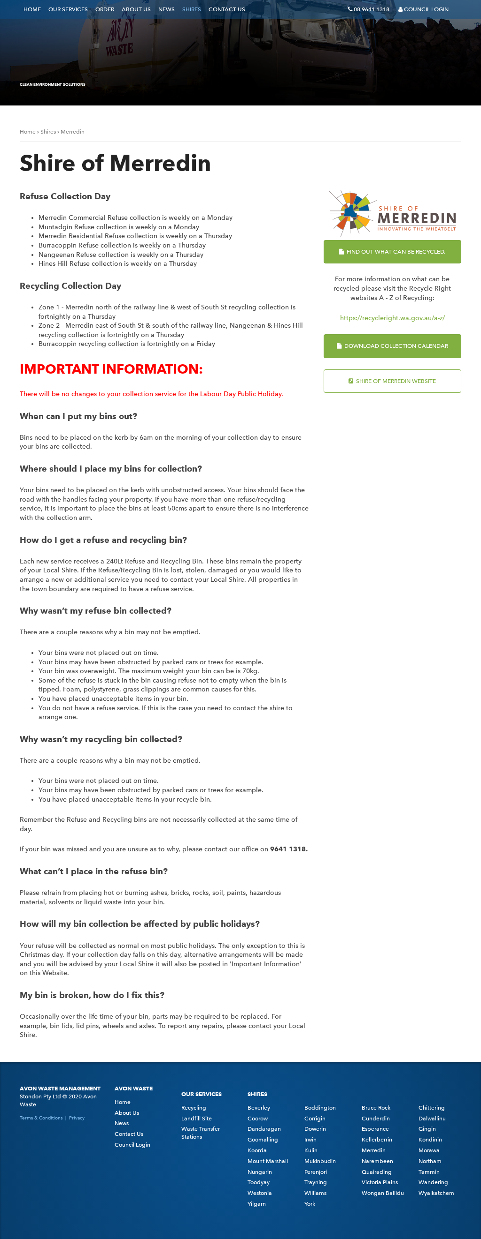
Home (32, 9)
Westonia (260, 1193)
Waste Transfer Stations (200, 1133)
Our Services (68, 9)
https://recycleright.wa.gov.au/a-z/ (392, 318)
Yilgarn (257, 1204)
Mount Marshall (268, 1161)
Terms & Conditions (41, 1118)
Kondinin (430, 1139)
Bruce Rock (376, 1107)
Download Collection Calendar (395, 346)
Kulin (311, 1150)
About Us (136, 9)
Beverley (259, 1107)
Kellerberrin (377, 1139)
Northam (430, 1161)
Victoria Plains (380, 1182)
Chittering (432, 1107)
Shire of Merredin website (395, 381)
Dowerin (315, 1129)
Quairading (377, 1172)
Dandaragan (264, 1129)
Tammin (429, 1172)
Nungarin (260, 1172)
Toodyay (259, 1182)
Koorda (257, 1150)
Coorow (258, 1118)
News (166, 9)
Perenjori (315, 1172)
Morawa (429, 1150)
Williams (315, 1193)
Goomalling (263, 1139)
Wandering (433, 1182)
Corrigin (315, 1118)
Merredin (73, 131)
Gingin (427, 1129)
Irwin (310, 1139)
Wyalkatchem (436, 1193)
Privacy (77, 1118)
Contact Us (227, 9)
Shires (191, 9)
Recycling (193, 1107)
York (309, 1204)
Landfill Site (196, 1118)
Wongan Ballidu (383, 1193)
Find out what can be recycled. (395, 251)
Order (104, 9)
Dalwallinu (432, 1118)
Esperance (375, 1129)
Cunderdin (376, 1118)
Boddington (320, 1107)
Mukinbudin (320, 1161)
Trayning (315, 1182)
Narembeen (377, 1161)
